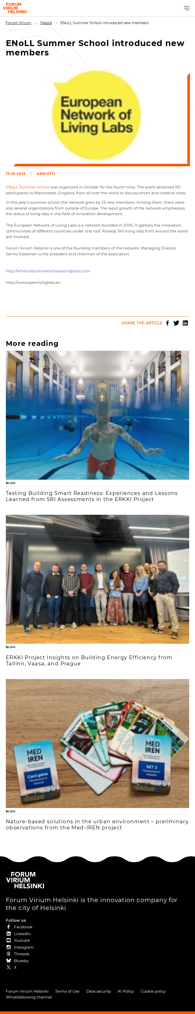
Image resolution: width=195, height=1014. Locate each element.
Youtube (22, 940)
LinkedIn (185, 323)
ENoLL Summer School (28, 187)
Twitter (176, 323)
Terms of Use (67, 991)
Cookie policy (153, 991)
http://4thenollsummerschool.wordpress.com (48, 271)
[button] (186, 8)
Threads (21, 953)
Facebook (167, 323)
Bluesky (21, 960)
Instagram (24, 947)
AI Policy (126, 991)
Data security (98, 991)
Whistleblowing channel (29, 997)
